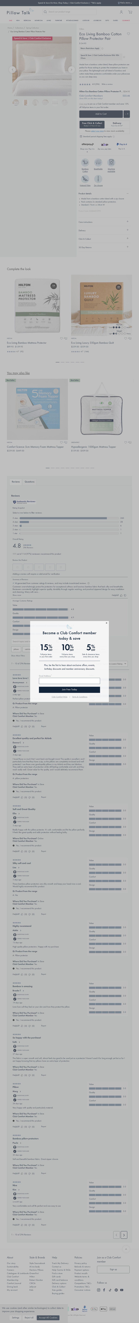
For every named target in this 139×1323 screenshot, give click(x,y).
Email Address (45, 676)
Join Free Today (69, 689)
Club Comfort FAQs (59, 697)
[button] (69, 623)
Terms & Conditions (79, 697)
